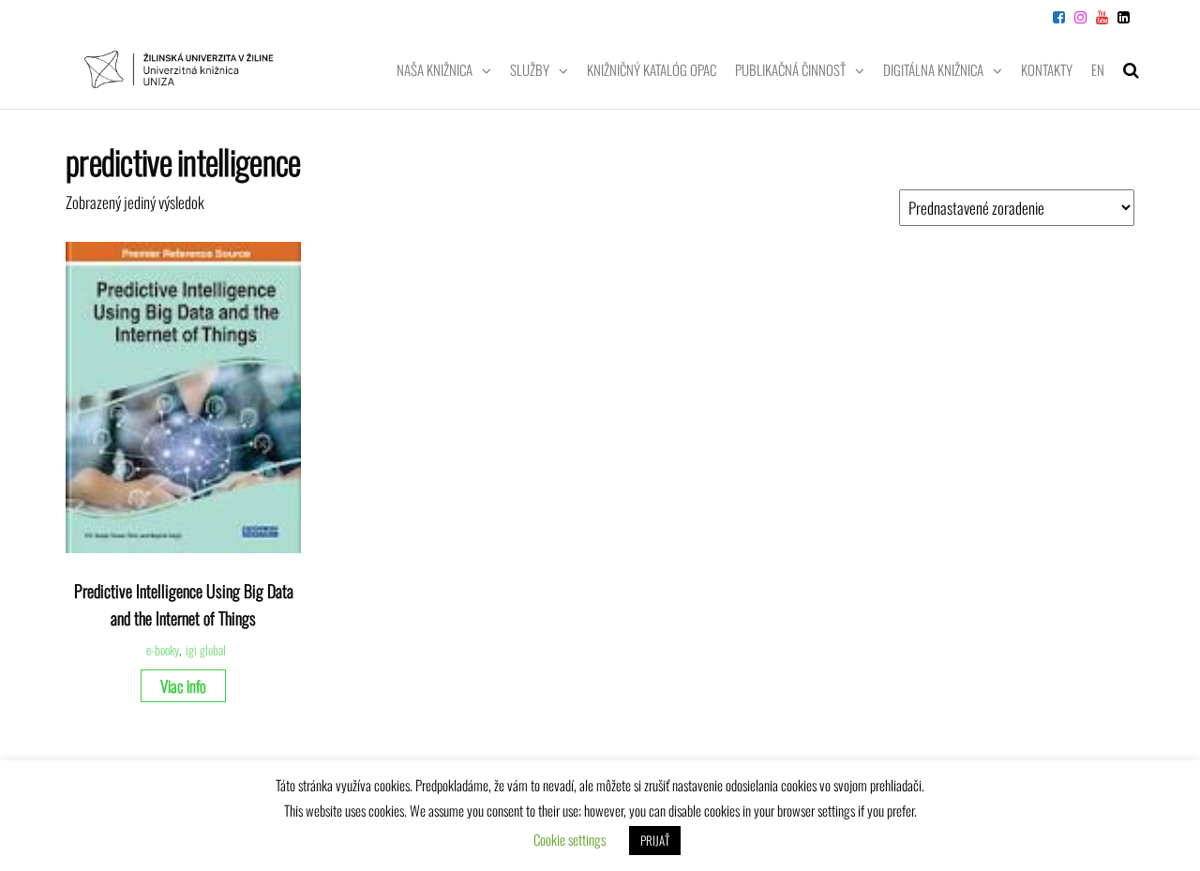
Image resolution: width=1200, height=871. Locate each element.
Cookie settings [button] (569, 839)
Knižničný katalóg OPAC (651, 69)
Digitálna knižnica (933, 69)
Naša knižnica (434, 69)
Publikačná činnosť (790, 69)
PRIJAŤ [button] (654, 840)
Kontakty (1046, 69)
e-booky (162, 649)
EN (1097, 69)
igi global (206, 649)
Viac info (183, 686)
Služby (529, 69)
